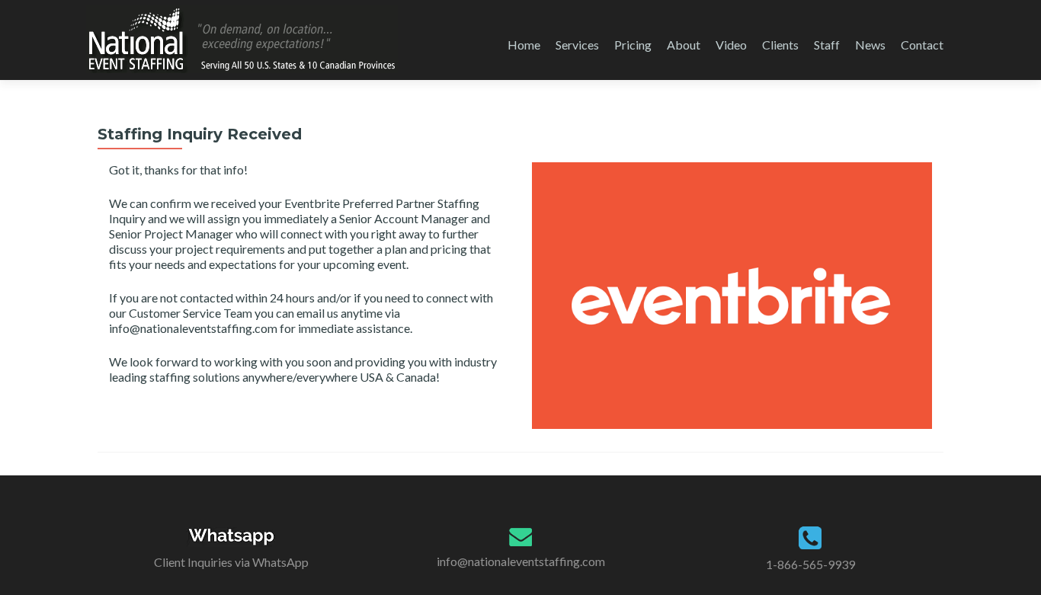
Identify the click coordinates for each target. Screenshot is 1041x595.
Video (731, 44)
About (683, 44)
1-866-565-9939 (810, 564)
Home (524, 44)
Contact (922, 44)
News (870, 44)
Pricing (633, 44)
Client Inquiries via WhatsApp (231, 562)
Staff (827, 44)
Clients (780, 44)
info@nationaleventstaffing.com (521, 561)
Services (577, 44)
